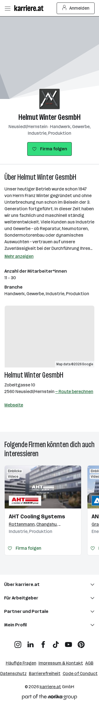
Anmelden (79, 8)
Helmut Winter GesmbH (49, 117)
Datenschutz (13, 673)
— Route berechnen (74, 391)
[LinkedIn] (30, 642)
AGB (89, 663)
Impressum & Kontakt (60, 663)
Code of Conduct (80, 673)
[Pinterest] (81, 642)
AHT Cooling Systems (37, 516)
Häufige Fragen (21, 663)
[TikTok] (56, 642)
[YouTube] (68, 642)
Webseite (13, 405)
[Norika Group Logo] (49, 698)
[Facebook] (43, 642)
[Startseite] (30, 8)
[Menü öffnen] (7, 8)
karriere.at (50, 686)
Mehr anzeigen (19, 256)
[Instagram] (18, 642)
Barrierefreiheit (45, 673)
